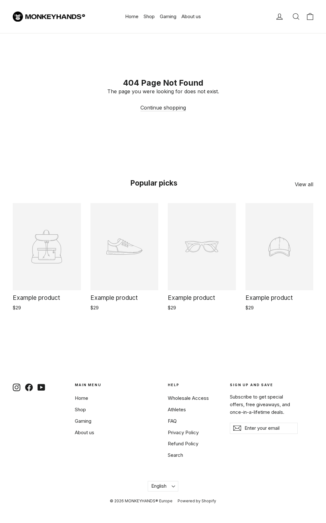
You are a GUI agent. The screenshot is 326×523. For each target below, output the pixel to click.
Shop (149, 16)
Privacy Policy (183, 432)
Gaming (168, 16)
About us (191, 16)
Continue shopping (163, 107)
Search (175, 455)
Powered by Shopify (197, 500)
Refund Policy (183, 444)
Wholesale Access (188, 398)
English (159, 486)
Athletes (177, 410)
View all (304, 184)
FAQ (172, 421)
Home (131, 16)
